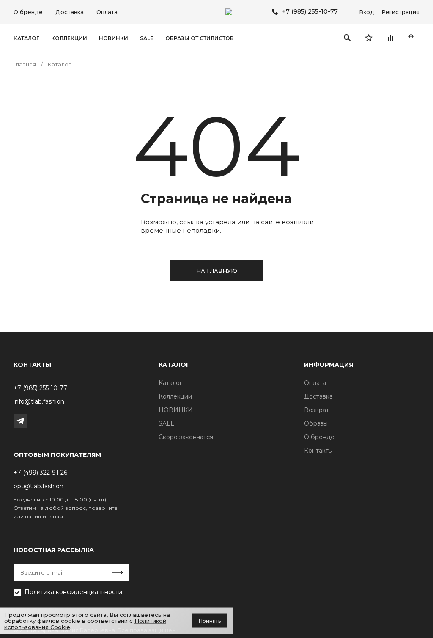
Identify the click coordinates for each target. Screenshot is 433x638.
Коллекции (69, 38)
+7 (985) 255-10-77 (310, 11)
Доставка (69, 11)
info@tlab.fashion (39, 401)
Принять (210, 620)
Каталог (26, 38)
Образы (316, 423)
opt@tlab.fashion (38, 486)
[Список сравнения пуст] (389, 37)
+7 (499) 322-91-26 (40, 472)
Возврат (316, 410)
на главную (216, 270)
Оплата (107, 11)
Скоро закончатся (186, 437)
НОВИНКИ (113, 38)
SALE (146, 38)
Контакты (318, 450)
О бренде (28, 11)
